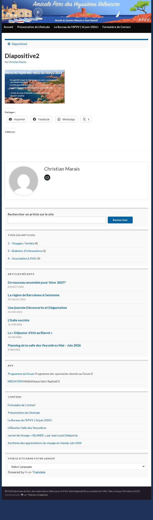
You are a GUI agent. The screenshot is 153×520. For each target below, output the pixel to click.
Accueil (8, 27)
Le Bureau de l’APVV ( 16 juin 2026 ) (76, 27)
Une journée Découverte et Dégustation (37, 307)
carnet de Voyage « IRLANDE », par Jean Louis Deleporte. (43, 435)
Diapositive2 (19, 43)
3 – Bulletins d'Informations (25, 251)
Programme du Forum (21, 373)
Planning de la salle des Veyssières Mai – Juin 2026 (44, 345)
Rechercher (120, 220)
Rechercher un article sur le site (31, 214)
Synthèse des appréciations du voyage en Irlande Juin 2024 (44, 443)
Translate (38, 472)
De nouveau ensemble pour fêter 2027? (37, 282)
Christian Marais (17, 61)
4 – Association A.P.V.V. (22, 258)
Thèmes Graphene (38, 494)
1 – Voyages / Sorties (21, 243)
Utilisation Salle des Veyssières (27, 427)
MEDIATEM (15, 381)
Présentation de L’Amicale (33, 27)
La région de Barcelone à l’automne (33, 295)
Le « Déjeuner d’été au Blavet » (30, 332)
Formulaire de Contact (116, 27)
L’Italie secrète (18, 320)
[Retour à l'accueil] (76, 11)
